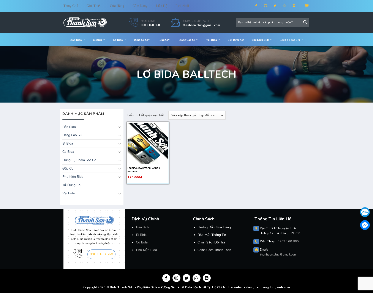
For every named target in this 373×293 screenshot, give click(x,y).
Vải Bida (211, 39)
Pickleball (182, 6)
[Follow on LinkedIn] (207, 278)
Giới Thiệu (94, 6)
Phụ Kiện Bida (260, 39)
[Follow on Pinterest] (297, 5)
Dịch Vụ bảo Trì (290, 39)
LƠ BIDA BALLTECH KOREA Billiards (144, 170)
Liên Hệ (161, 6)
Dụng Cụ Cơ (141, 39)
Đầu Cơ (164, 39)
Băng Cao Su (187, 39)
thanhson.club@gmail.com (201, 25)
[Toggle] (119, 126)
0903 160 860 (150, 25)
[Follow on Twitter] (278, 5)
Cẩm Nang (140, 6)
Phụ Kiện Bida (146, 250)
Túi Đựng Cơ (236, 39)
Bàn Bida (142, 227)
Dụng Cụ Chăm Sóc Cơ (79, 160)
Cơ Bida (118, 39)
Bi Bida (97, 39)
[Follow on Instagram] (268, 5)
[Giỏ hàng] (307, 5)
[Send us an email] (287, 5)
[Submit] (305, 22)
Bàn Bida (76, 39)
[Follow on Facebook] (259, 5)
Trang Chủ (70, 6)
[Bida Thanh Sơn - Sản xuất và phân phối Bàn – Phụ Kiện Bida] (85, 22)
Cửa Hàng (117, 6)
